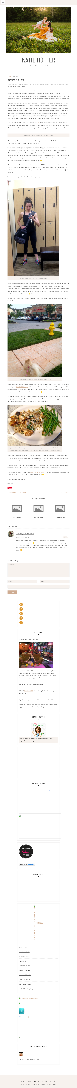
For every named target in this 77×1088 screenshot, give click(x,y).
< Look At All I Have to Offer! (17, 492)
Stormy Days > (65, 492)
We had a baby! (17, 517)
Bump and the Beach (25, 984)
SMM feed (39, 923)
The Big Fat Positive (24, 979)
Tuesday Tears (23, 961)
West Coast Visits (38, 517)
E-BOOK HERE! (28, 691)
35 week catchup (60, 517)
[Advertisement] (34, 762)
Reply (65, 537)
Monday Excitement (25, 970)
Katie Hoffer (38, 59)
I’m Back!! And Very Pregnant (27, 988)
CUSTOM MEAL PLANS (37, 472)
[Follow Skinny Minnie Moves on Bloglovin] (27, 864)
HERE (37, 123)
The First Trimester (24, 965)
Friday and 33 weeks (25, 975)
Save (10, 488)
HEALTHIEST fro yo (22, 387)
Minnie (9, 76)
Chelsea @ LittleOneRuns (25, 533)
